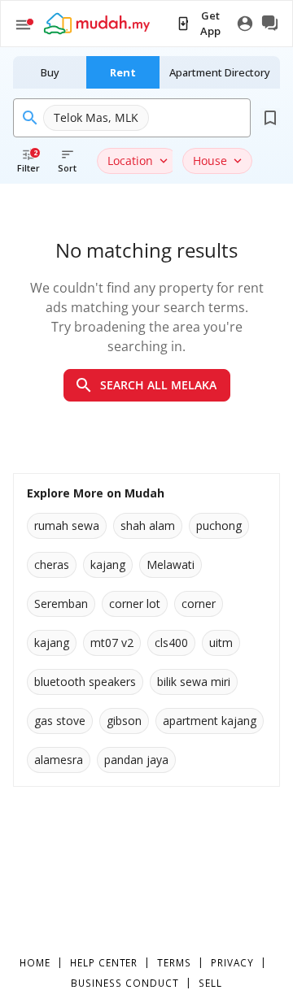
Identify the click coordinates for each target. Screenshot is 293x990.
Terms (174, 962)
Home (35, 962)
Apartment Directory (219, 72)
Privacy (232, 962)
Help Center (104, 962)
